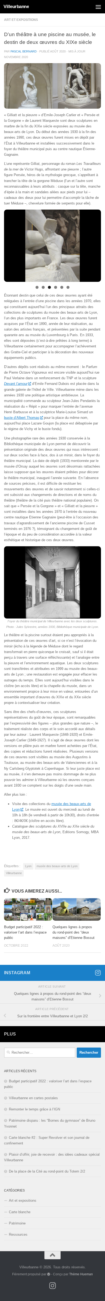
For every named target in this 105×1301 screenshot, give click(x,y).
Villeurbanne (16, 6)
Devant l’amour (15, 384)
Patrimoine (17, 1223)
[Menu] (98, 6)
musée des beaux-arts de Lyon (57, 866)
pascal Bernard (23, 51)
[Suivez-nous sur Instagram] (97, 972)
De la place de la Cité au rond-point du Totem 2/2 (47, 1171)
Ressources (18, 1234)
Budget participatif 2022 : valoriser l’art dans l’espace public (25, 932)
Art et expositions (21, 20)
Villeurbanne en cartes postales (33, 1098)
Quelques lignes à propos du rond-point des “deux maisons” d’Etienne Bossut (73, 932)
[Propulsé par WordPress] (48, 1274)
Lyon (28, 866)
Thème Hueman (81, 1274)
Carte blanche (19, 1212)
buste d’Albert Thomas (21, 418)
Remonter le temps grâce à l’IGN (34, 1109)
